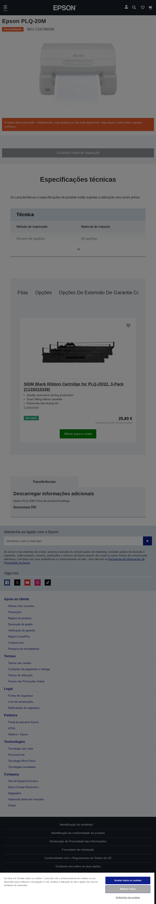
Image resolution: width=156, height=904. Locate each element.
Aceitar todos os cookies (128, 880)
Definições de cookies (128, 897)
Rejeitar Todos (128, 889)
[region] (77, 888)
